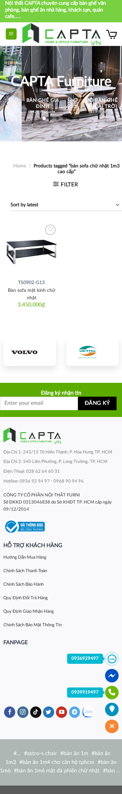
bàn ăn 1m (75, 753)
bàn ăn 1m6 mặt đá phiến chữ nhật (58, 770)
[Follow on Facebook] (9, 712)
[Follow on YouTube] (61, 712)
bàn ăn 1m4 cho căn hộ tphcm (58, 762)
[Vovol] (29, 351)
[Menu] (11, 34)
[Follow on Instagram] (22, 712)
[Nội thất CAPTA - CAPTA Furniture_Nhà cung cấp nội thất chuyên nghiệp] (61, 34)
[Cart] (111, 34)
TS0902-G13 (31, 282)
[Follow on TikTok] (35, 712)
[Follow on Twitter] (48, 712)
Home (19, 166)
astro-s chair (42, 753)
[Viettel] (92, 351)
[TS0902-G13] (31, 249)
